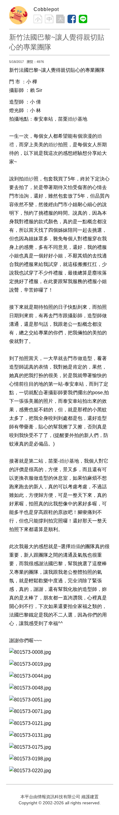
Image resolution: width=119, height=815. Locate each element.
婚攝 (75, 546)
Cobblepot (46, 9)
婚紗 (73, 119)
